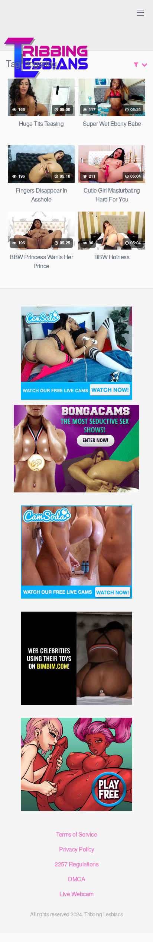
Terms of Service (76, 834)
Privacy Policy (76, 849)
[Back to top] (140, 926)
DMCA (76, 879)
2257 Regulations (76, 864)
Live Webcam (76, 893)
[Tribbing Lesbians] (48, 43)
